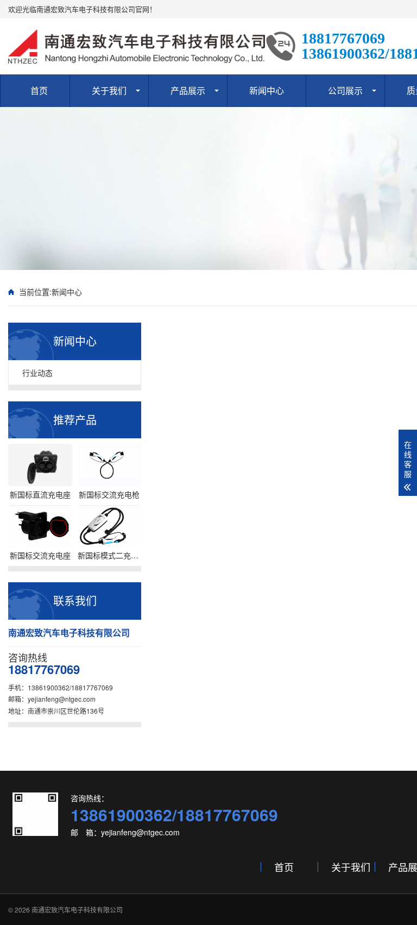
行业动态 (37, 372)
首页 (39, 90)
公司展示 (345, 90)
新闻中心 (266, 90)
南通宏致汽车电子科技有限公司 (77, 909)
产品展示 (187, 90)
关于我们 (109, 90)
